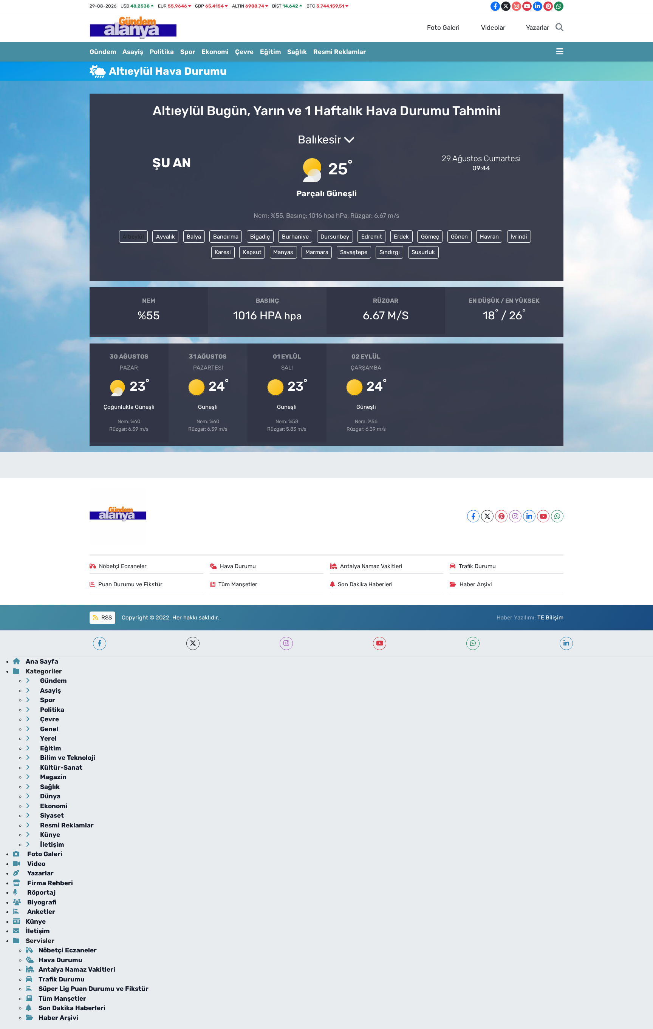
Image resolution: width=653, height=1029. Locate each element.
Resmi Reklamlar (339, 51)
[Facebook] (473, 516)
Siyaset (51, 815)
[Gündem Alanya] (133, 27)
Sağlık (297, 51)
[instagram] (286, 643)
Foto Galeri (443, 27)
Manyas (283, 252)
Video (35, 863)
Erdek (401, 236)
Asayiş (132, 51)
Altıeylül (133, 236)
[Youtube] (543, 516)
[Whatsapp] (557, 516)
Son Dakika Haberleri (365, 584)
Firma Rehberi (49, 883)
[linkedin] (566, 643)
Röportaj (41, 892)
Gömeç (430, 236)
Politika (162, 51)
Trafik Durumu (477, 566)
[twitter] (193, 643)
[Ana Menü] (559, 52)
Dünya (49, 796)
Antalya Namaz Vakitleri (371, 566)
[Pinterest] (501, 516)
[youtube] (379, 643)
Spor (187, 51)
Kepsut (252, 252)
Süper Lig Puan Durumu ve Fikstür (94, 988)
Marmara (316, 252)
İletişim (51, 844)
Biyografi (41, 902)
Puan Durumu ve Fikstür (130, 584)
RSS (106, 617)
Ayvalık (165, 236)
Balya (194, 236)
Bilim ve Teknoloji (67, 757)
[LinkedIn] (529, 516)
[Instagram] (515, 516)
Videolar (493, 27)
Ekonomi (215, 51)
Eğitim (270, 51)
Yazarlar (537, 27)
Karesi (223, 252)
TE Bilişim (550, 617)
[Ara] (559, 28)
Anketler (40, 911)
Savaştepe (353, 252)
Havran (489, 236)
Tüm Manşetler (237, 584)
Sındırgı (389, 252)
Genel (48, 729)
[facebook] (99, 643)
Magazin (53, 777)
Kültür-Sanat (60, 767)
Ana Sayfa (42, 661)
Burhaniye (295, 236)
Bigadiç (260, 236)
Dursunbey (334, 236)
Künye (49, 834)
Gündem (103, 51)
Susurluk (423, 252)
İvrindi (519, 236)
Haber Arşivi (476, 584)
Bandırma (225, 236)
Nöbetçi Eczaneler (123, 566)
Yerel (48, 738)
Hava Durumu (238, 566)
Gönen (459, 236)
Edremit (371, 236)
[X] (487, 516)
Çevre (244, 51)
